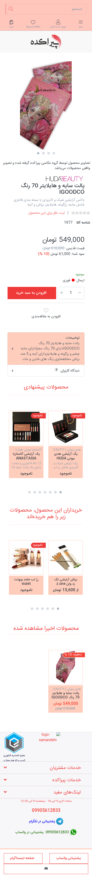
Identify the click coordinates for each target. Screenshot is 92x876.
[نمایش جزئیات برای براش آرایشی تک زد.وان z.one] (66, 557)
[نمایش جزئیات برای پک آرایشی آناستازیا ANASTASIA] (26, 428)
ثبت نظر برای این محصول (46, 213)
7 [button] (29, 492)
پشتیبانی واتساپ (69, 858)
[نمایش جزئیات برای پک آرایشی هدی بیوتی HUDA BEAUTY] (66, 428)
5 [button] (40, 492)
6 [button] (34, 492)
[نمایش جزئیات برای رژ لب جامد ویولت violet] (26, 557)
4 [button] (54, 153)
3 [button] (48, 153)
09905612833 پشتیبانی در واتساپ (42, 832)
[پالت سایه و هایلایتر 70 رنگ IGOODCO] (66, 667)
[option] (46, 105)
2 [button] (43, 153)
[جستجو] (11, 9)
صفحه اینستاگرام (23, 858)
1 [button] (38, 153)
